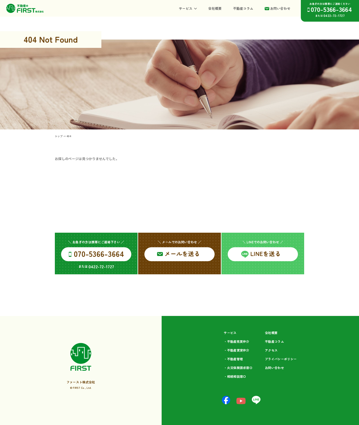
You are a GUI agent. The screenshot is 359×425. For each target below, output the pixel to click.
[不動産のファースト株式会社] (25, 8)
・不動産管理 (233, 359)
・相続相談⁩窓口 (235, 376)
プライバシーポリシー (281, 359)
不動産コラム (243, 8)
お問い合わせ (280, 8)
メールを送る (182, 253)
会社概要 (215, 8)
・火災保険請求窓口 (238, 367)
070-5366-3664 (331, 9)
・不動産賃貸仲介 (236, 350)
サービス (185, 8)
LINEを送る (265, 253)
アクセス (271, 350)
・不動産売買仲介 (236, 341)
